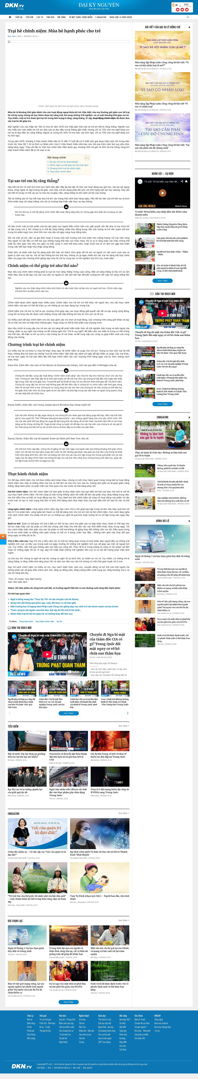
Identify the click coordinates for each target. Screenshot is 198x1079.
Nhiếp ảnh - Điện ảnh (86, 1030)
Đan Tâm (12, 36)
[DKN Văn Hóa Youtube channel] (187, 9)
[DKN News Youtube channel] (177, 9)
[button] (85, 158)
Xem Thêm (69, 713)
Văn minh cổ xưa (85, 1034)
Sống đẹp (122, 1030)
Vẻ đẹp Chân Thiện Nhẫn (17, 858)
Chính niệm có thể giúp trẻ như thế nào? (69, 165)
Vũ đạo (81, 1042)
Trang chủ (10, 17)
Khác (159, 490)
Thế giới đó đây (45, 1030)
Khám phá (123, 1034)
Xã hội (29, 1027)
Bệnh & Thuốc (140, 1019)
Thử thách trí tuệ (104, 1019)
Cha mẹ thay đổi (104, 1034)
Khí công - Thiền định (142, 1030)
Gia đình (122, 1023)
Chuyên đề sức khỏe (142, 1023)
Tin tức (157, 1030)
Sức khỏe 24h (140, 1038)
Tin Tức (92, 657)
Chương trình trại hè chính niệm (65, 168)
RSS (49, 1068)
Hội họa (81, 1023)
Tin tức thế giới (45, 1019)
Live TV (40, 17)
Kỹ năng (11, 760)
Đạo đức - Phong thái (78, 902)
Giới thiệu (41, 1068)
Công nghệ (158, 1019)
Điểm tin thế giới (55, 763)
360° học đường (104, 1042)
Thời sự (18, 17)
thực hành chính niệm (45, 621)
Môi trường (95, 760)
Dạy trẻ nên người (104, 1038)
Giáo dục (102, 1015)
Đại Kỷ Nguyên (90, 1064)
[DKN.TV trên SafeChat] (173, 5)
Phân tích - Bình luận (47, 1023)
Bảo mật (76, 1068)
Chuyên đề (63, 1038)
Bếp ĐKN (122, 1027)
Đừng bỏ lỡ (162, 521)
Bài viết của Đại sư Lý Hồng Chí (162, 27)
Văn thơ (82, 1038)
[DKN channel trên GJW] (185, 5)
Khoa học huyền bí (161, 1023)
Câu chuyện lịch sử (15, 996)
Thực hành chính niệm (60, 171)
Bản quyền (87, 1068)
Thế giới (29, 17)
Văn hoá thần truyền (56, 957)
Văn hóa (50, 17)
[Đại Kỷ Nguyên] (14, 4)
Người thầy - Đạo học (106, 1027)
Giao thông (31, 1034)
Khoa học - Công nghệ (16, 905)
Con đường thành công (106, 1030)
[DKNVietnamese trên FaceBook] (176, 5)
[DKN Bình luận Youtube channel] (182, 9)
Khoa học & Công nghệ (121, 17)
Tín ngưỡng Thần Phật (78, 858)
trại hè (59, 621)
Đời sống (62, 17)
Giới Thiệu (20, 8)
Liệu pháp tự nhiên (141, 1034)
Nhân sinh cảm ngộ (66, 1023)
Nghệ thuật (63, 1042)
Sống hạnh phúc (26, 621)
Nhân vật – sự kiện (162, 174)
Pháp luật (30, 1030)
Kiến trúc (82, 1027)
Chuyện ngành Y (141, 1027)
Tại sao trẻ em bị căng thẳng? (63, 162)
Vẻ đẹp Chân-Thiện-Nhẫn (80, 17)
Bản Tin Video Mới (165, 294)
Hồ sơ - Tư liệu (44, 1027)
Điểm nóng (12, 796)
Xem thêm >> (124, 725)
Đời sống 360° (125, 1019)
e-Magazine (100, 17)
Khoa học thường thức (162, 1027)
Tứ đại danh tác (65, 1034)
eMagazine (163, 417)
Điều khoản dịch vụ (62, 1068)
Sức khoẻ (122, 1049)
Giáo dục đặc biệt (104, 1023)
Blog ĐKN (122, 1042)
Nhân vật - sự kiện (141, 218)
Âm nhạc (82, 1019)
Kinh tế (29, 1019)
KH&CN (157, 1015)
